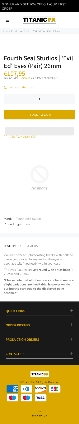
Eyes (27, 224)
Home (5, 31)
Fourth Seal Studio (28, 219)
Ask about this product (23, 87)
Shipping (25, 78)
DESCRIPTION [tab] (12, 246)
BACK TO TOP (39, 415)
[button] (39, 127)
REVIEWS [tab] (32, 246)
